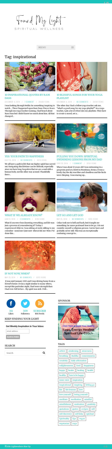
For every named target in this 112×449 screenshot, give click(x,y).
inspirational (65, 385)
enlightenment (66, 365)
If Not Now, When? (17, 273)
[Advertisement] (28, 377)
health (90, 370)
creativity (63, 361)
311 (11, 310)
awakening (73, 351)
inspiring (78, 385)
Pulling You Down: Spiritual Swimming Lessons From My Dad (79, 158)
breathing (63, 356)
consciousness (88, 356)
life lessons (71, 390)
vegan (82, 419)
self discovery (65, 414)
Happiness (89, 365)
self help (79, 414)
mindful (88, 399)
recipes (84, 409)
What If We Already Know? (23, 215)
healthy (62, 375)
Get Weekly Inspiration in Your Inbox (25, 326)
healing (80, 370)
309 (25, 310)
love (81, 390)
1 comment (29, 102)
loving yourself (81, 394)
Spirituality (64, 419)
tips (74, 419)
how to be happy (76, 375)
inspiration (77, 380)
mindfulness (65, 404)
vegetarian (64, 423)
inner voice (64, 380)
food (78, 365)
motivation (79, 404)
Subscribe (40, 310)
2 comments (25, 219)
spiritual (90, 414)
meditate (63, 399)
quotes (75, 409)
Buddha (74, 356)
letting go (90, 385)
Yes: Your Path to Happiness (24, 156)
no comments (82, 102)
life (60, 390)
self (93, 409)
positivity (91, 404)
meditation (76, 399)
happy (62, 370)
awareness (87, 351)
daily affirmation (78, 361)
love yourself (65, 394)
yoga (74, 423)
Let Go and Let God (70, 215)
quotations (64, 409)
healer (71, 370)
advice (62, 351)
